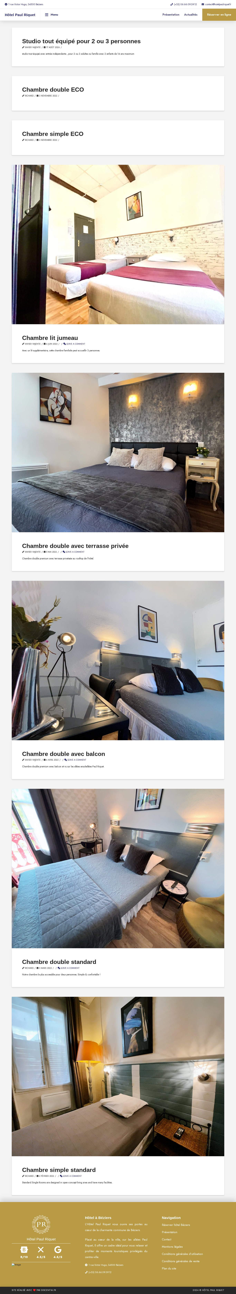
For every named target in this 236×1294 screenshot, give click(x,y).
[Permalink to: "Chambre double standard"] (118, 868)
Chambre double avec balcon (63, 753)
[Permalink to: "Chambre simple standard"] (118, 1076)
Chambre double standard (59, 961)
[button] (51, 15)
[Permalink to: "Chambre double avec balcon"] (118, 660)
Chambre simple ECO (52, 133)
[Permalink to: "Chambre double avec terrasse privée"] (118, 452)
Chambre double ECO (53, 89)
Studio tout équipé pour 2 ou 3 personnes (81, 41)
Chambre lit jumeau (50, 337)
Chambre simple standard (59, 1169)
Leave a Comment (75, 343)
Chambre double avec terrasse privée (75, 545)
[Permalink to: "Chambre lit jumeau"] (118, 244)
